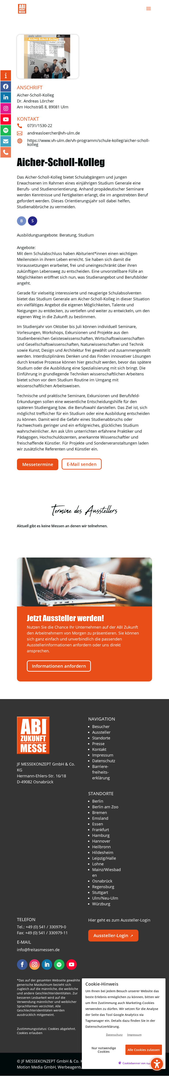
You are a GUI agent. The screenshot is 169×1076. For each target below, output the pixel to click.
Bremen (99, 812)
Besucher (101, 726)
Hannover (101, 841)
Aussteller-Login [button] (113, 935)
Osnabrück (102, 881)
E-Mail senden (82, 464)
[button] (148, 11)
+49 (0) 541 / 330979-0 (46, 926)
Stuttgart (100, 892)
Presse (98, 743)
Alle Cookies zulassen (144, 1050)
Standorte (101, 738)
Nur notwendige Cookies (104, 1049)
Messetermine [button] (37, 464)
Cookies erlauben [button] (29, 1033)
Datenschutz (103, 760)
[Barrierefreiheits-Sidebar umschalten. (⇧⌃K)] (156, 1064)
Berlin (97, 801)
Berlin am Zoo (105, 806)
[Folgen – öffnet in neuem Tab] (22, 964)
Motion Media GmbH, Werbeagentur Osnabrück (63, 1067)
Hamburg (101, 835)
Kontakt (99, 749)
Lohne (98, 863)
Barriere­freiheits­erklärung (101, 772)
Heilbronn (101, 846)
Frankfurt (100, 829)
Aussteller (101, 732)
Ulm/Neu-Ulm (105, 898)
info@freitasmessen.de (38, 949)
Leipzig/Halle (104, 858)
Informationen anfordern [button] (59, 666)
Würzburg (101, 903)
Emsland (100, 818)
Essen (97, 824)
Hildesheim (102, 852)
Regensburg (103, 886)
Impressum (102, 755)
